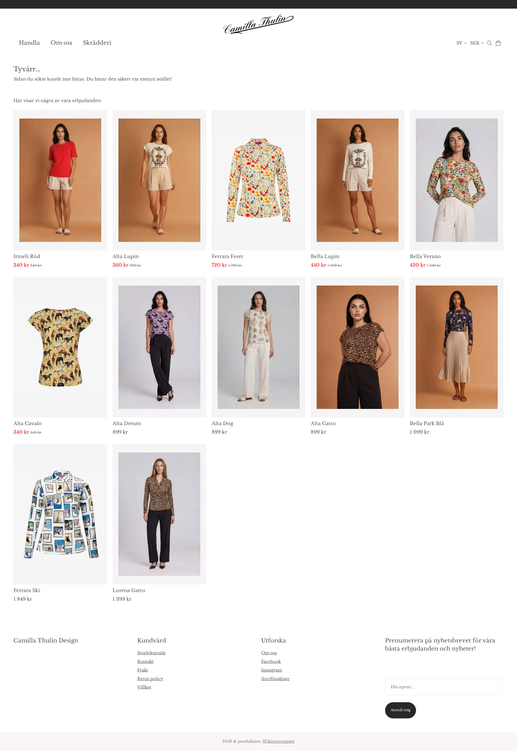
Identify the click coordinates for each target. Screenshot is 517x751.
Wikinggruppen (279, 741)
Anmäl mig (401, 710)
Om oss (61, 42)
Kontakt (145, 661)
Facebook (271, 661)
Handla (29, 42)
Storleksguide (151, 652)
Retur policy (150, 678)
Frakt (142, 670)
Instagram (271, 670)
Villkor (144, 687)
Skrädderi (97, 42)
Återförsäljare (275, 678)
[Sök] (489, 43)
